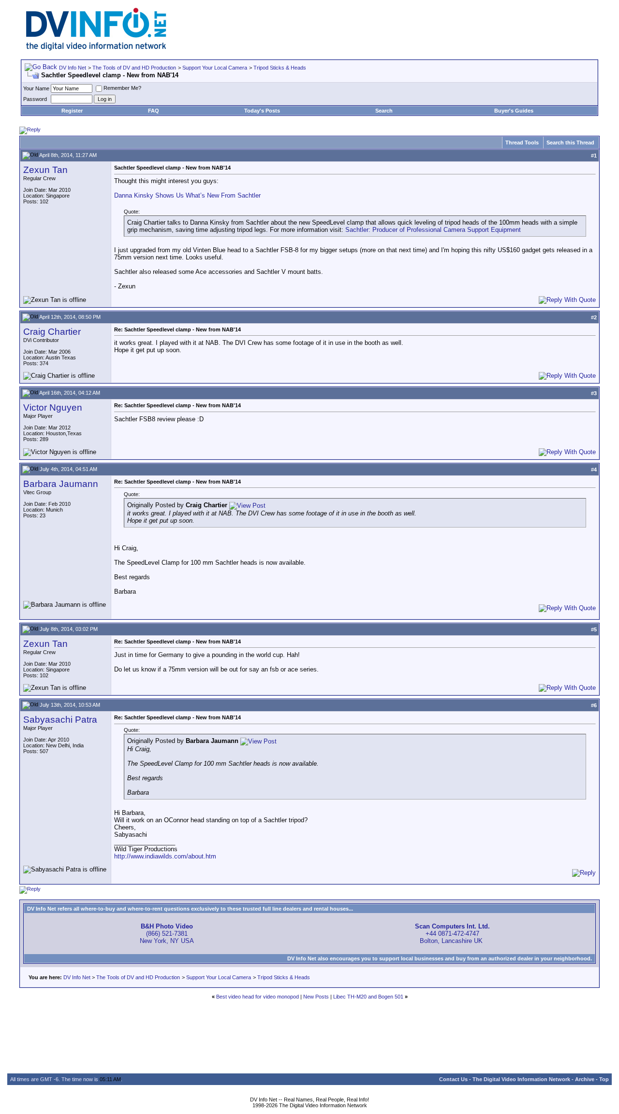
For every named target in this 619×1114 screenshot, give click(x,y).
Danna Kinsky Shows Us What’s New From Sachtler (187, 195)
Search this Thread (570, 142)
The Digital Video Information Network (521, 1079)
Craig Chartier (52, 332)
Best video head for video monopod (257, 997)
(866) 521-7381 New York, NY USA (167, 933)
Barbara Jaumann (60, 484)
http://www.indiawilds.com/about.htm (165, 856)
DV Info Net (72, 68)
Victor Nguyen (52, 407)
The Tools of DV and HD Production (134, 68)
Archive (584, 1079)
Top (604, 1079)
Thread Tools (522, 142)
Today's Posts (262, 111)
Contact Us (453, 1079)
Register (72, 111)
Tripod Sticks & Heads (279, 68)
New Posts (316, 997)
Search (384, 111)
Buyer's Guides (513, 111)
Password (35, 99)
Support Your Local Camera (214, 68)
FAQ (153, 111)
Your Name (36, 88)
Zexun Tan (45, 170)
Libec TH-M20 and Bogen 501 (368, 997)
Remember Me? (122, 88)
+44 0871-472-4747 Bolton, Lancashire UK (452, 933)
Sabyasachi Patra (60, 719)
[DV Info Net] (96, 48)
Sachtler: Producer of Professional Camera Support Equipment (433, 229)
